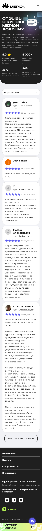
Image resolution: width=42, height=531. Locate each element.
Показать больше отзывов (21, 438)
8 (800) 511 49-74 (10, 482)
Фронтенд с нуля (26, 310)
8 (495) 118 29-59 (28, 482)
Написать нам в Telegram (9, 490)
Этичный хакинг (25, 189)
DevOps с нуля (25, 236)
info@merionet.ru (28, 489)
